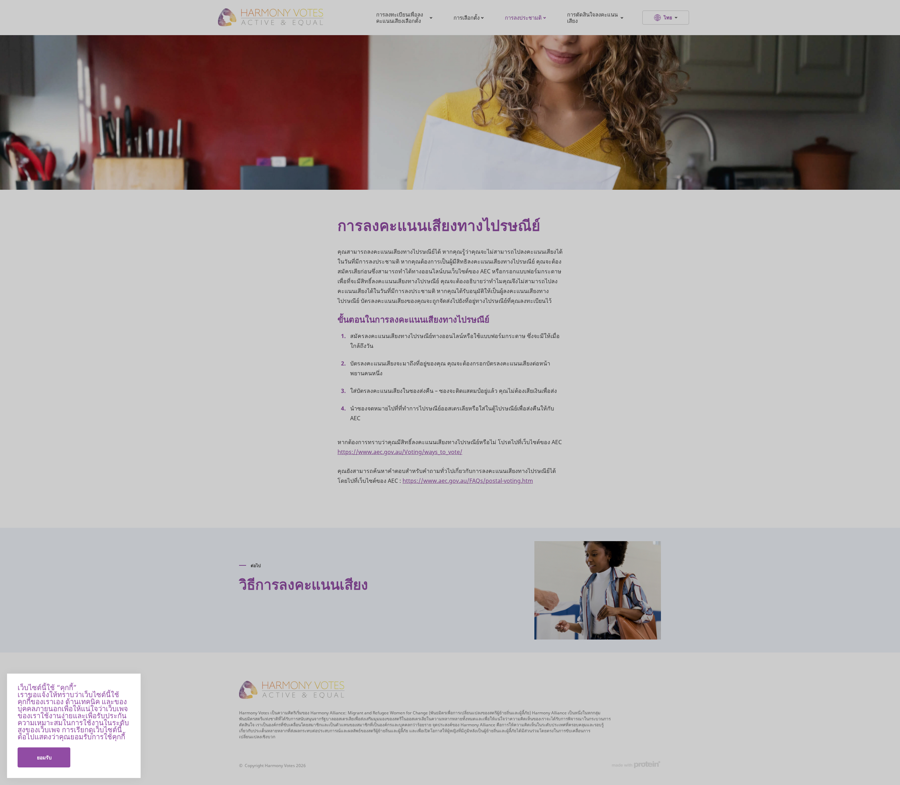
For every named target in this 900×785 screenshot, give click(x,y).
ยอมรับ (44, 757)
